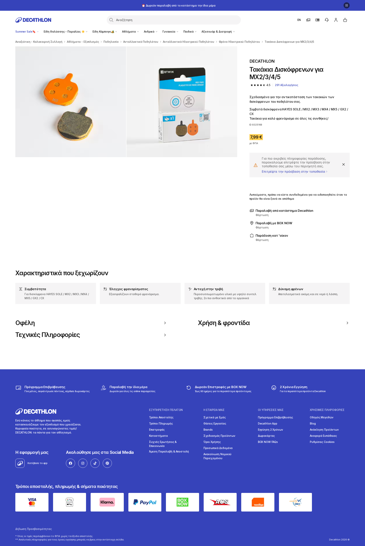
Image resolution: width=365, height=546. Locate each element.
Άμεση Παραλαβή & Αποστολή (169, 451)
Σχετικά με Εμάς (214, 417)
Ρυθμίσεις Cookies (322, 441)
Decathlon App (267, 423)
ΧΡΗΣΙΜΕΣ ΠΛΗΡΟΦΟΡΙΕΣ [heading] (327, 409)
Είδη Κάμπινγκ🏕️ (104, 31)
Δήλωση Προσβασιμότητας (33, 528)
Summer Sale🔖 (25, 31)
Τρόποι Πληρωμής (161, 423)
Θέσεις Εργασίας (214, 423)
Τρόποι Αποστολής (161, 417)
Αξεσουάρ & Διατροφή (217, 31)
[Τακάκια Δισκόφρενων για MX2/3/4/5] (70, 101)
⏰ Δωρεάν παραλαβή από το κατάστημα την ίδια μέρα (179, 5)
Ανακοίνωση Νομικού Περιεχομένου (217, 456)
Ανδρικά (149, 31)
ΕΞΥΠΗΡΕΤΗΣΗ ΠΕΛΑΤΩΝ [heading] (166, 409)
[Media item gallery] (126, 101)
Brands (208, 429)
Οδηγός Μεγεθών (321, 417)
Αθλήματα (129, 31)
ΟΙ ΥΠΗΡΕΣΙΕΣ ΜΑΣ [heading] (271, 409)
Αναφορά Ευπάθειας (323, 435)
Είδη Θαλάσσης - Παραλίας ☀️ (64, 31)
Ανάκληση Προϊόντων (324, 429)
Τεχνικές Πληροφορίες (47, 334)
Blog (313, 423)
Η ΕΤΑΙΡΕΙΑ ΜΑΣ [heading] (214, 409)
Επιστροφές (157, 429)
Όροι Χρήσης (212, 441)
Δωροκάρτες (266, 435)
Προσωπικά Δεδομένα (218, 448)
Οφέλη (25, 323)
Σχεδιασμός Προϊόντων (219, 435)
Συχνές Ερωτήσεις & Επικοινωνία (163, 443)
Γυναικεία (169, 31)
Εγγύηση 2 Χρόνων (270, 429)
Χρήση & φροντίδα (224, 323)
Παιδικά (188, 31)
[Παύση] (347, 5)
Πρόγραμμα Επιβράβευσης (275, 417)
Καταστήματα (158, 435)
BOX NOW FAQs (268, 441)
